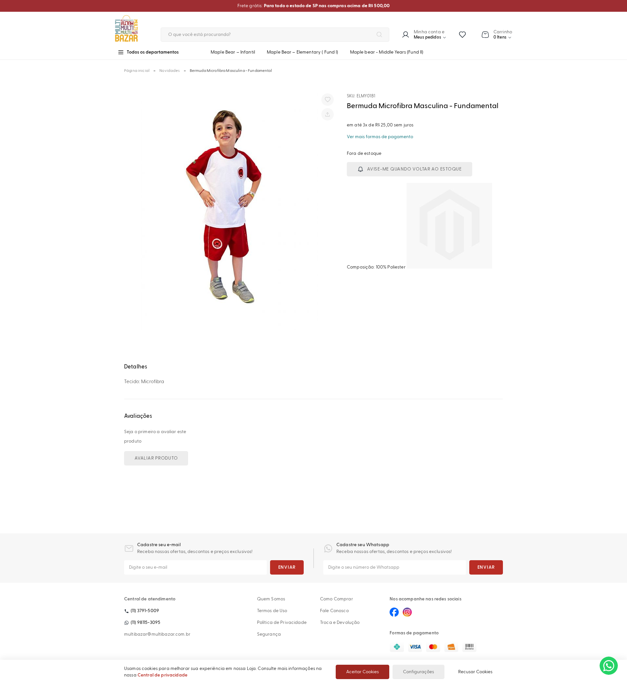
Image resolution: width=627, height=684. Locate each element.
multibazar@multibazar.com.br (157, 634)
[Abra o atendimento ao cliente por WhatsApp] (608, 665)
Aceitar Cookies (362, 672)
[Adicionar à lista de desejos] (327, 99)
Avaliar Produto (156, 458)
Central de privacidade (162, 675)
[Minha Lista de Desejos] (462, 34)
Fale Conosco (334, 611)
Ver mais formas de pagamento (380, 137)
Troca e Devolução (340, 622)
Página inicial (137, 71)
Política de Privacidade (282, 622)
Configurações (418, 672)
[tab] (313, 367)
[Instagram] (407, 612)
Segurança (269, 634)
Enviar (287, 567)
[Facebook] (394, 612)
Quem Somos (271, 599)
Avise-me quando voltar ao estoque (414, 169)
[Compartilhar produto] (327, 114)
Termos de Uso (272, 611)
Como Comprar (336, 599)
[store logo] (133, 28)
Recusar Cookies (475, 672)
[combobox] (275, 34)
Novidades (169, 71)
